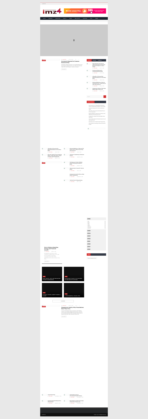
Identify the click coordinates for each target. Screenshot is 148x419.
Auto (44, 18)
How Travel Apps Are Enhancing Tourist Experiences (51, 279)
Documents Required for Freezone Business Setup (52, 20)
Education (57, 18)
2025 (88, 231)
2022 (88, 239)
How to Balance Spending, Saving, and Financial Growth (51, 249)
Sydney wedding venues (92, 258)
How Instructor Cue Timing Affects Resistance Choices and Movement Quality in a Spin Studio (74, 39)
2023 (88, 236)
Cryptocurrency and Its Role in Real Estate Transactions (77, 175)
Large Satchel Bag (51, 394)
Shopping (85, 18)
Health (64, 18)
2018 (88, 249)
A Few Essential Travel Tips (72, 295)
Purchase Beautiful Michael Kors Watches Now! (54, 401)
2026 (88, 219)
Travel (96, 18)
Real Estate (77, 18)
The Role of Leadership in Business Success (77, 155)
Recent (89, 60)
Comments (100, 60)
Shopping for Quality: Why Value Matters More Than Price (72, 308)
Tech (91, 18)
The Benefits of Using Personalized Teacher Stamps (76, 395)
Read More (74, 45)
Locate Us (44, 3)
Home (70, 18)
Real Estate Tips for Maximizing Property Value (97, 121)
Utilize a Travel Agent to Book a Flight (52, 295)
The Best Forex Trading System (76, 180)
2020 (88, 244)
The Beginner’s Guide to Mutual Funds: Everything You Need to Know (76, 163)
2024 (88, 233)
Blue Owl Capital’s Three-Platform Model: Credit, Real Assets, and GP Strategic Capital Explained (55, 155)
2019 (88, 246)
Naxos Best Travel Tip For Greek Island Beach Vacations (73, 279)
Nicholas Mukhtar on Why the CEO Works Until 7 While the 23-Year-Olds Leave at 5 (77, 149)
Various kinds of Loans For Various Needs (77, 169)
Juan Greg (71, 42)
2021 (88, 241)
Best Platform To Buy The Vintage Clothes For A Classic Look (77, 401)
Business (50, 18)
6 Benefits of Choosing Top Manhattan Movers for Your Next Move (55, 21)
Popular (94, 60)
